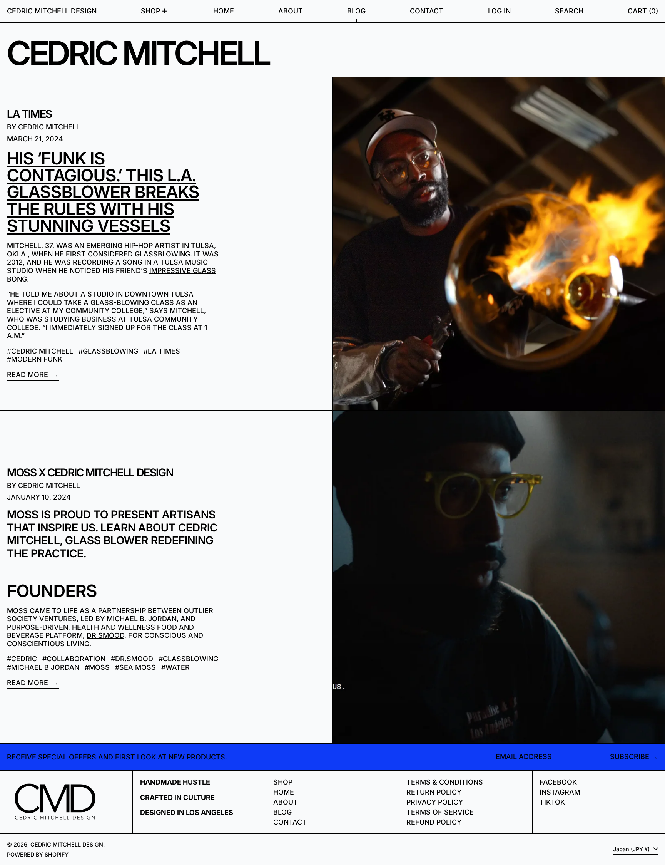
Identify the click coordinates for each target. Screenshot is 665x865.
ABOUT (285, 802)
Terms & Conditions (444, 782)
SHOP (282, 782)
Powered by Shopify (38, 854)
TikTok (552, 802)
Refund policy (433, 822)
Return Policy (433, 792)
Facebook (558, 782)
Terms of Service (440, 812)
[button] (569, 11)
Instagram (560, 792)
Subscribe (629, 757)
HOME (283, 792)
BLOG (282, 812)
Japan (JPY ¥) (632, 849)
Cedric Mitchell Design (52, 11)
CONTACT (290, 822)
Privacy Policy (434, 802)
